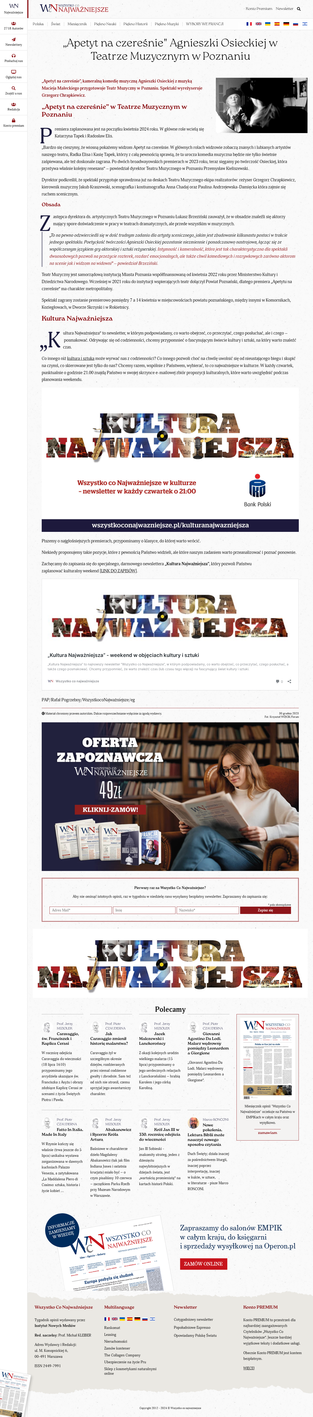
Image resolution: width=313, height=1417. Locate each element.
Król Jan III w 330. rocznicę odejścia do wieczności (159, 1134)
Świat (55, 24)
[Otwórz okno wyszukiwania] (299, 9)
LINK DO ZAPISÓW (118, 571)
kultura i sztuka (80, 358)
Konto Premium (259, 9)
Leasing (110, 1334)
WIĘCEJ (249, 1368)
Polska (38, 24)
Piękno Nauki (105, 24)
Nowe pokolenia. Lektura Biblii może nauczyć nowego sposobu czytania (206, 1135)
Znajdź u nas (13, 93)
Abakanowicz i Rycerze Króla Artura (110, 1134)
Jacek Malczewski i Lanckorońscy (152, 1039)
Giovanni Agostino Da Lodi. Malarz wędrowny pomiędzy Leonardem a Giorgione (208, 1043)
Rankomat (112, 1328)
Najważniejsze (13, 12)
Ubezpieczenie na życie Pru (125, 1362)
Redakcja (14, 109)
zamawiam (267, 1133)
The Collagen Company (122, 1355)
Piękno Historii (136, 24)
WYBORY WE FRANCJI (204, 24)
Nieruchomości (115, 1341)
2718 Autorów (13, 28)
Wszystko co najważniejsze (186, 1408)
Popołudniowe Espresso (192, 1327)
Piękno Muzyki (167, 24)
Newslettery (13, 45)
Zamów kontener (117, 1348)
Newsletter (285, 9)
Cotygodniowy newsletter (193, 1319)
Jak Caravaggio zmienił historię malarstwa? (109, 1039)
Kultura (54, 319)
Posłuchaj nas (14, 61)
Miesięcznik (77, 24)
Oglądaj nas (14, 77)
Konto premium (13, 126)
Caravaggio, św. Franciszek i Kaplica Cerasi (60, 1039)
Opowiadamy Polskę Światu (195, 1335)
